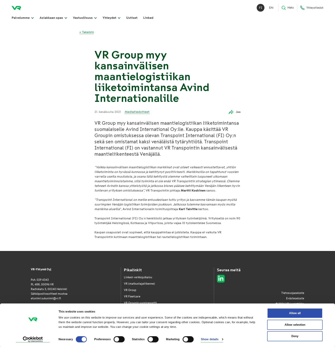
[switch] (119, 339)
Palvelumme (21, 18)
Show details (209, 339)
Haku (291, 7)
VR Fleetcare (132, 296)
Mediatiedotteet (137, 112)
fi (260, 7)
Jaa (238, 112)
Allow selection (295, 324)
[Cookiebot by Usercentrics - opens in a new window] (33, 339)
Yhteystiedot (314, 7)
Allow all (295, 313)
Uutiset (131, 18)
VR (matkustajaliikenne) (139, 283)
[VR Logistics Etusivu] (16, 7)
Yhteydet (110, 18)
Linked (148, 18)
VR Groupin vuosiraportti (140, 303)
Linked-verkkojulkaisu (138, 277)
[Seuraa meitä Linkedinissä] (221, 279)
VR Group (130, 290)
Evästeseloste (295, 298)
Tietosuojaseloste (292, 293)
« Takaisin (86, 32)
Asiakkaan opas (52, 18)
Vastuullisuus (83, 18)
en (271, 7)
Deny (294, 336)
